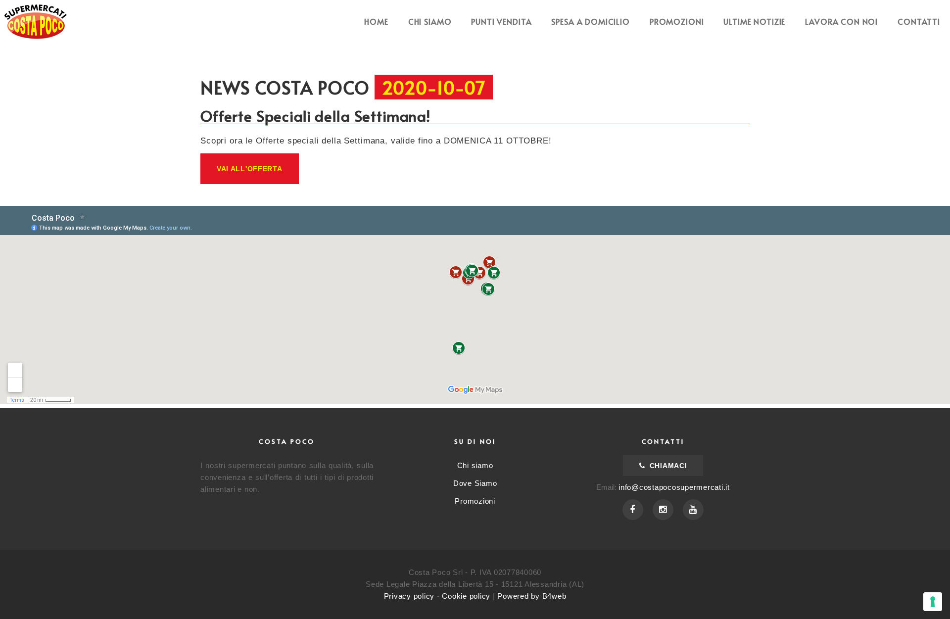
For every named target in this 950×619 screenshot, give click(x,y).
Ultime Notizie (754, 21)
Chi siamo (430, 21)
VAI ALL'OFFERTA (250, 169)
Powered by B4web (531, 596)
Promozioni (677, 21)
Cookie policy (466, 596)
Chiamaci (667, 466)
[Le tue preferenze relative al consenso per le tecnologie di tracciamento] (932, 601)
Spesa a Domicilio (590, 21)
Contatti (919, 21)
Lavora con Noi (841, 21)
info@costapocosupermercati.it (674, 487)
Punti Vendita (501, 21)
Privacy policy (409, 596)
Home (376, 21)
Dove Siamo (475, 483)
